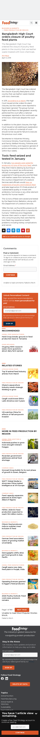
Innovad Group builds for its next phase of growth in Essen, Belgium (19, 471)
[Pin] (23, 230)
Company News (7, 468)
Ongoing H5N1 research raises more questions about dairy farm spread (12, 349)
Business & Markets (10, 28)
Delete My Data (20, 684)
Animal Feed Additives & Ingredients (11, 439)
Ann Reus (5, 56)
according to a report (17, 101)
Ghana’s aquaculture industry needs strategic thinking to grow (12, 387)
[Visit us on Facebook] (2, 678)
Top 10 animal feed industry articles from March (14, 373)
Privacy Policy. (8, 320)
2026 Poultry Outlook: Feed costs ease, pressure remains (14, 598)
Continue (20, 733)
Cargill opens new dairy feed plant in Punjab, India (13, 568)
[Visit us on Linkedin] (6, 678)
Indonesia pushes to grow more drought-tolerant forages (13, 445)
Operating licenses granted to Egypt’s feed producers (13, 583)
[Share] (8, 230)
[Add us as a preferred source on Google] (28, 230)
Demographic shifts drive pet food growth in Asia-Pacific (13, 555)
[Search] (31, 23)
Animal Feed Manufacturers (13, 334)
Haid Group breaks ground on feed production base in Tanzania (17, 338)
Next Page (22, 610)
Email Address (9, 265)
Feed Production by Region (16, 30)
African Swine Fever (10, 369)
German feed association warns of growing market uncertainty (13, 541)
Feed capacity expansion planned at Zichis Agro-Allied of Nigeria (12, 497)
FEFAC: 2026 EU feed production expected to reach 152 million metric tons (12, 512)
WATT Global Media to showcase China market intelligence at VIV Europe (13, 483)
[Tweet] (18, 230)
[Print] (4, 230)
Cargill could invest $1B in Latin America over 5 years (13, 400)
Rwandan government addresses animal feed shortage (12, 458)
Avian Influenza (8, 344)
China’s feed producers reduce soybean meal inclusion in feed (12, 526)
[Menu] (36, 23)
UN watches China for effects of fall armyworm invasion (13, 414)
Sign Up (9, 323)
